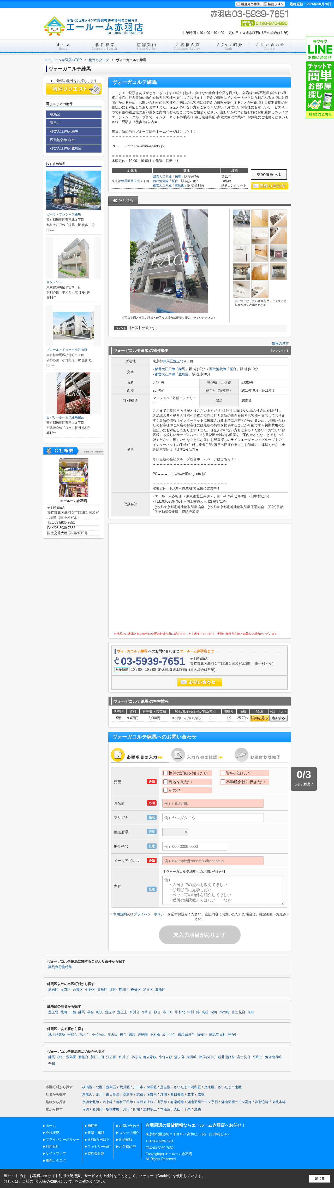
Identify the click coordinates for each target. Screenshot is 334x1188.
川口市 (138, 1087)
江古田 (113, 1034)
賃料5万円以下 (98, 1140)
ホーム (51, 1126)
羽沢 (99, 1012)
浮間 (163, 1094)
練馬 (178, 176)
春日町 (168, 1012)
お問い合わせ (129, 1126)
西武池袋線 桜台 (62, 140)
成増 (201, 1094)
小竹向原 (98, 1034)
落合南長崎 (273, 1057)
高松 (205, 1012)
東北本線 (279, 1102)
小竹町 (224, 1012)
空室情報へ (268, 174)
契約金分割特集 (60, 967)
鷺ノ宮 (179, 1057)
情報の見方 (280, 343)
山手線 (162, 1102)
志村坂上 (150, 1109)
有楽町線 (177, 1102)
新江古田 (97, 1057)
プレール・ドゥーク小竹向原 (66, 350)
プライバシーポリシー (151, 914)
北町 (64, 1012)
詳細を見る (259, 718)
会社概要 (52, 1133)
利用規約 (120, 914)
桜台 (175, 181)
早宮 (90, 1012)
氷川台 (134, 1012)
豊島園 (179, 185)
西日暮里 (177, 1094)
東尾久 (87, 1094)
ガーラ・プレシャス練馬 (63, 214)
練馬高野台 (186, 1034)
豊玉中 (110, 1012)
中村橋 (155, 1034)
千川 (51, 1064)
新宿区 (53, 990)
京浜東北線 (90, 1102)
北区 (113, 990)
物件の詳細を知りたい (188, 773)
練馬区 (125, 181)
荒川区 (123, 990)
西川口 (97, 1109)
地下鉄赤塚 (56, 1034)
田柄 (72, 1012)
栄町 (214, 1012)
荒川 (99, 1094)
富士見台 (238, 1012)
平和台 (147, 1012)
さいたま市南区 (230, 1087)
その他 (174, 790)
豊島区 (102, 990)
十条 (187, 1109)
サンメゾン (54, 282)
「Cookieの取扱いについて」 (54, 1181)
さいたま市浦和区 (187, 1087)
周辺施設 (126, 1140)
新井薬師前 (226, 1057)
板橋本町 (113, 1109)
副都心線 (262, 1102)
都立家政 (150, 1057)
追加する (278, 718)
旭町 (250, 1012)
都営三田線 (124, 1102)
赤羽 (85, 1109)
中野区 (90, 990)
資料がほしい (237, 773)
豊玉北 (135, 181)
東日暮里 (113, 1094)
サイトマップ (56, 1153)
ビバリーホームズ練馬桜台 (65, 417)
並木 (190, 1094)
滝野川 (152, 1094)
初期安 (92, 1126)
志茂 (139, 1094)
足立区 (148, 990)
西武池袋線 (161, 181)
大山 (177, 1109)
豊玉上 (122, 1012)
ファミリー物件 (99, 1147)
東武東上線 (144, 1102)
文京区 (66, 990)
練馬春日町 (217, 1034)
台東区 (78, 990)
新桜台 (202, 1034)
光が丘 (233, 1034)
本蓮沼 (165, 1109)
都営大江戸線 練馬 (64, 131)
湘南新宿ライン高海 (236, 1102)
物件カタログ (56, 1160)
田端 (136, 1109)
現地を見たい (180, 781)
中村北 (180, 1012)
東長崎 (192, 1057)
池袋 (197, 1109)
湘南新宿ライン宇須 (202, 1102)
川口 (126, 1109)
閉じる (320, 1178)
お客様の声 (127, 1147)
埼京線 (108, 1102)
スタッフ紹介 (129, 1133)
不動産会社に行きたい (245, 781)
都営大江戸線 (162, 176)
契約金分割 (95, 1153)
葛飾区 (160, 990)
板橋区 (136, 990)
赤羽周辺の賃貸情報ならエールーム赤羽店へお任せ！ (196, 1125)
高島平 (128, 1094)
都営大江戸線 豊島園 (66, 148)
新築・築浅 (95, 1133)
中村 (190, 1012)
